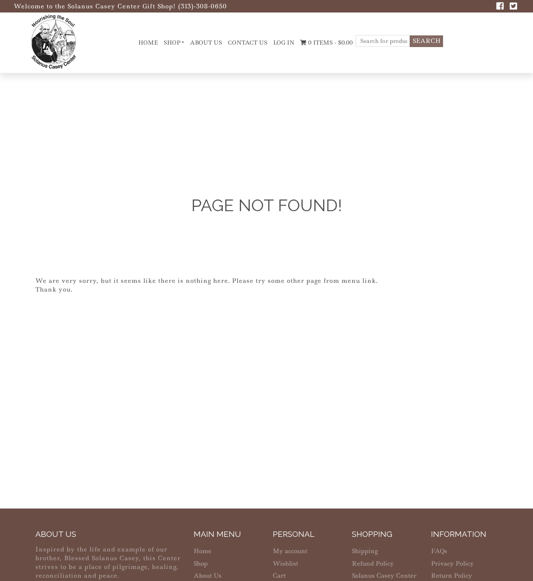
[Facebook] (500, 7)
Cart (279, 575)
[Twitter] (513, 7)
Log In (283, 42)
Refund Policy (373, 563)
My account (290, 551)
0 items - (329, 42)
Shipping (365, 551)
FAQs (439, 551)
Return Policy (451, 575)
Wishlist (285, 563)
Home (148, 42)
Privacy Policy (452, 563)
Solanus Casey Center (384, 575)
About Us (206, 42)
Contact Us (247, 42)
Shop (172, 42)
